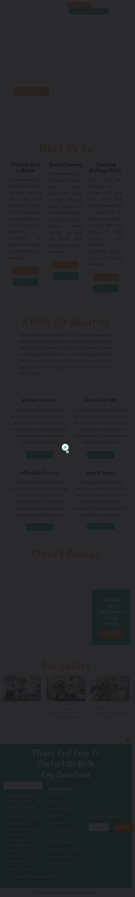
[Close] (65, 447)
